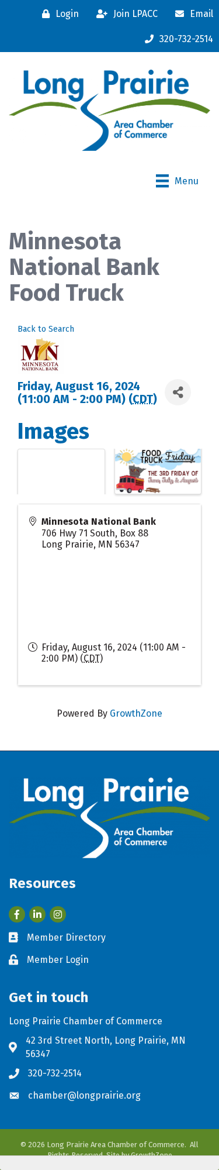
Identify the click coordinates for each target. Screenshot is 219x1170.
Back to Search (46, 329)
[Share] (178, 392)
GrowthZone (136, 713)
